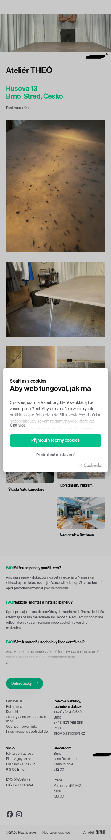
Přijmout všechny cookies (55, 440)
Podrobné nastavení (55, 455)
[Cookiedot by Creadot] (90, 465)
